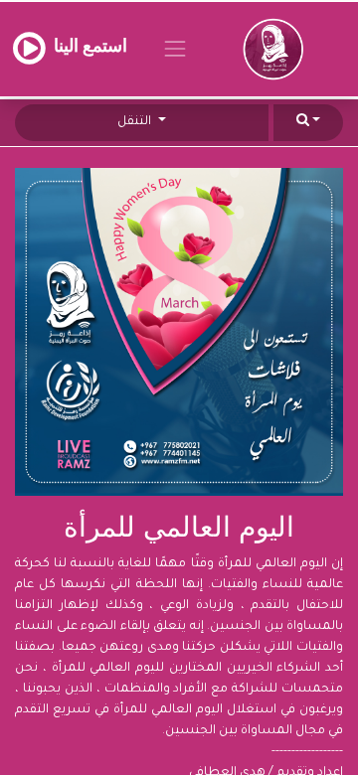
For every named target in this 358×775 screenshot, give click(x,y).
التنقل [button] (135, 122)
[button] (308, 122)
